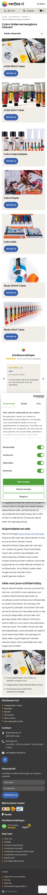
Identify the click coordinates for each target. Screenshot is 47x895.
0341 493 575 (11, 741)
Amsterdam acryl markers (15, 855)
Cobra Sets (10, 242)
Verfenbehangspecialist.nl (15, 886)
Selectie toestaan (23, 489)
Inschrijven (9, 795)
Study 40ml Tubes (14, 330)
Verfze (13, 4)
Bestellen (8, 709)
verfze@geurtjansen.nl (16, 753)
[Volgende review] (43, 379)
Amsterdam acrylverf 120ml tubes (19, 852)
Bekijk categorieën (12, 34)
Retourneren (10, 718)
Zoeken (30, 11)
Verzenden (9, 715)
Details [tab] (24, 404)
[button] (5, 760)
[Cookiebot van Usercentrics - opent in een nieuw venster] (33, 396)
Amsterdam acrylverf (13, 848)
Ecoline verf (9, 858)
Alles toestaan (23, 482)
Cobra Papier (11, 198)
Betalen (7, 712)
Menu (42, 4)
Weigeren (23, 497)
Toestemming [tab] (9, 404)
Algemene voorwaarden (14, 877)
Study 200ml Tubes (15, 286)
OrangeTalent (10, 891)
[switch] (40, 455)
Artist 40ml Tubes (14, 110)
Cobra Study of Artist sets (31, 534)
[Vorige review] (4, 379)
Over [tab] (38, 404)
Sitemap (7, 883)
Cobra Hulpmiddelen (15, 154)
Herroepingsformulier (13, 721)
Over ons (8, 839)
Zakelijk (7, 842)
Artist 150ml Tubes (14, 66)
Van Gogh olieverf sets (14, 861)
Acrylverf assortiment (13, 845)
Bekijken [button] (10, 73)
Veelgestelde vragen (13, 705)
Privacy (7, 880)
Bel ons (11, 11)
